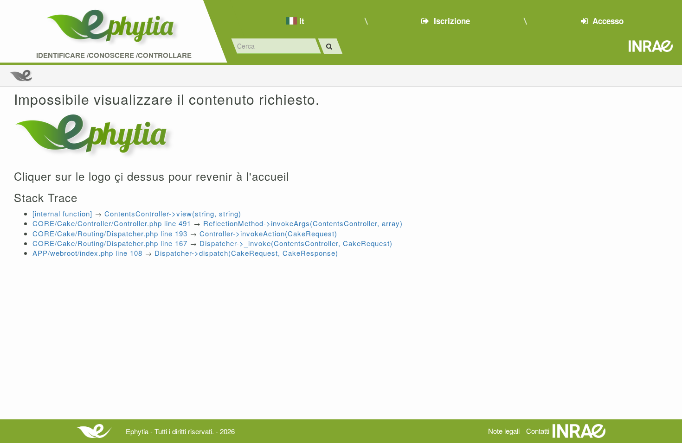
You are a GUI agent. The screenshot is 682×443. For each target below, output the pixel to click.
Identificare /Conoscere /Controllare (114, 55)
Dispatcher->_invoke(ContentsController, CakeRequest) (295, 243)
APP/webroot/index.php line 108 (87, 253)
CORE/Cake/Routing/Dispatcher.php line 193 (109, 233)
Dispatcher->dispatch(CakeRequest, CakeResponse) (246, 253)
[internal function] (62, 213)
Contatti (537, 431)
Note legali (504, 431)
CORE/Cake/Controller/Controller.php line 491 (111, 223)
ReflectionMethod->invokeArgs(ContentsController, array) (303, 223)
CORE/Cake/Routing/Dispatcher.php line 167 (109, 243)
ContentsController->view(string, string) (172, 213)
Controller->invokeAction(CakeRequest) (268, 233)
